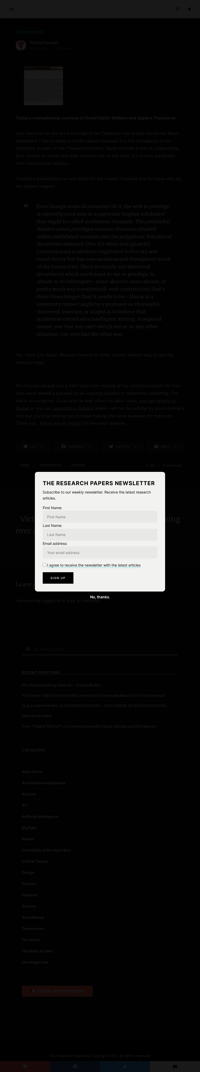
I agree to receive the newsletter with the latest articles (94, 565)
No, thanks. (100, 597)
